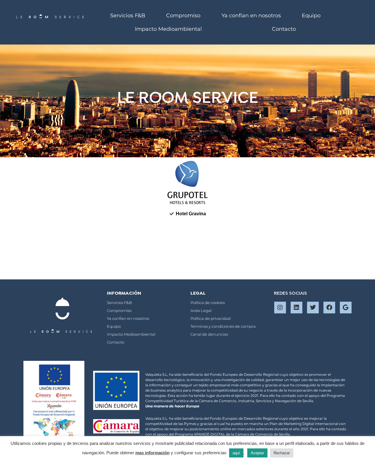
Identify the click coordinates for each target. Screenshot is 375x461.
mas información (152, 452)
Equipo (311, 15)
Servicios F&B (127, 15)
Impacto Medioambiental (168, 29)
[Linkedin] (296, 307)
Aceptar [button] (257, 453)
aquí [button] (236, 453)
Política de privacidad (210, 318)
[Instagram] (280, 307)
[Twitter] (313, 307)
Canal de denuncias (209, 334)
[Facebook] (329, 307)
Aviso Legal (201, 310)
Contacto (284, 29)
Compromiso (183, 15)
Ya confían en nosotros (251, 15)
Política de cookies (207, 302)
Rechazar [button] (282, 453)
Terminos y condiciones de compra (223, 326)
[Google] (346, 307)
